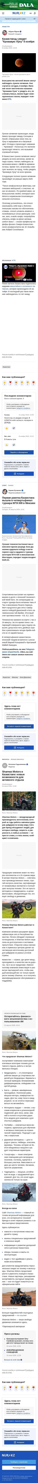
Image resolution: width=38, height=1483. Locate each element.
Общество (6, 26)
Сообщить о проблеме (19, 1462)
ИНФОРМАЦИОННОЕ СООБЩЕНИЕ (15, 1351)
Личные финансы (17, 759)
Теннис (11, 485)
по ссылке (21, 1315)
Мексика (15, 677)
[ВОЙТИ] (35, 13)
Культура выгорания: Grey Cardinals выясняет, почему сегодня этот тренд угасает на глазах (20, 1341)
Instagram (20, 474)
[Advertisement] (19, 116)
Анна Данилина (25, 677)
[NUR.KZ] (19, 13)
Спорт (4, 485)
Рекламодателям (19, 1468)
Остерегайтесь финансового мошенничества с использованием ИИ (18, 1019)
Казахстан (6, 367)
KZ (31, 13)
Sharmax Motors (14, 1213)
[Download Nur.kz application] (19, 5)
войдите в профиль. (23, 408)
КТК (9, 99)
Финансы (5, 759)
